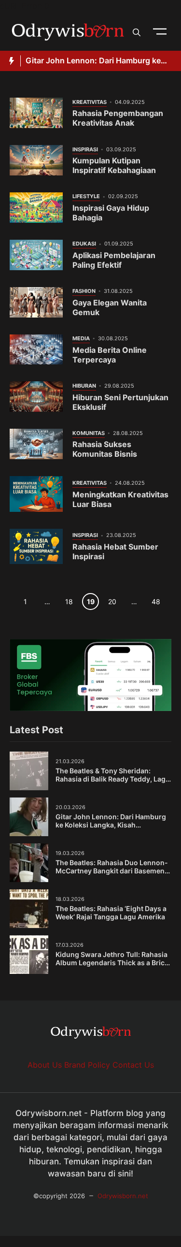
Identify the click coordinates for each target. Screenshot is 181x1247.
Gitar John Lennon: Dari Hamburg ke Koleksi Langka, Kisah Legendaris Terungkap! (111, 825)
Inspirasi (85, 149)
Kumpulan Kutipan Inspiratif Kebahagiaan (114, 165)
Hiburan (84, 385)
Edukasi (84, 243)
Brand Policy (87, 1065)
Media (81, 338)
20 (112, 601)
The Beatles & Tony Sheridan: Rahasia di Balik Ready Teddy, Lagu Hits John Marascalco (113, 779)
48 (155, 601)
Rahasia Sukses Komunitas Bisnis (104, 449)
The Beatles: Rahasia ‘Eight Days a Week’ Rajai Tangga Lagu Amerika (111, 912)
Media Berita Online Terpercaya (109, 354)
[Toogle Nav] (159, 31)
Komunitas (88, 433)
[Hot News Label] (10, 61)
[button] (136, 31)
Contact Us (133, 1065)
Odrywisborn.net (122, 1196)
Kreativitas (89, 102)
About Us (45, 1065)
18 (68, 601)
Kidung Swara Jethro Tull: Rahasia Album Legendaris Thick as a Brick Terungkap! (112, 962)
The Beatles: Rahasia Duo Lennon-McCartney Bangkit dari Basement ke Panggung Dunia (112, 871)
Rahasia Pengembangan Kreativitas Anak (117, 118)
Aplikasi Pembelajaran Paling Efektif (113, 260)
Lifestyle (86, 196)
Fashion (84, 291)
